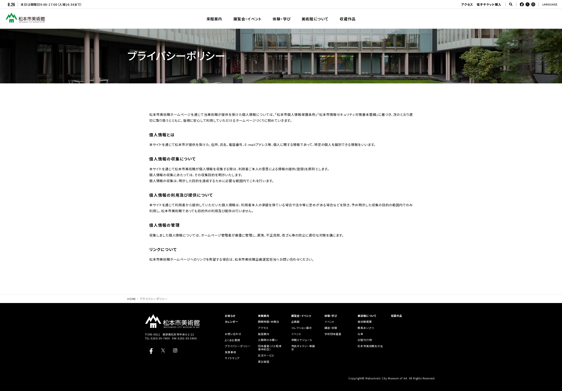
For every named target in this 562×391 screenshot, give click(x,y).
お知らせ (230, 315)
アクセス (467, 4)
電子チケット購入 (489, 4)
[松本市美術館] (25, 20)
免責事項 (230, 352)
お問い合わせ (233, 334)
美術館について (367, 315)
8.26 (11, 4)
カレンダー (231, 321)
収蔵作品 (396, 315)
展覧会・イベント (301, 315)
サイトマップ (232, 358)
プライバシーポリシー (238, 346)
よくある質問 (232, 340)
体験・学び (330, 315)
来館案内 (263, 315)
